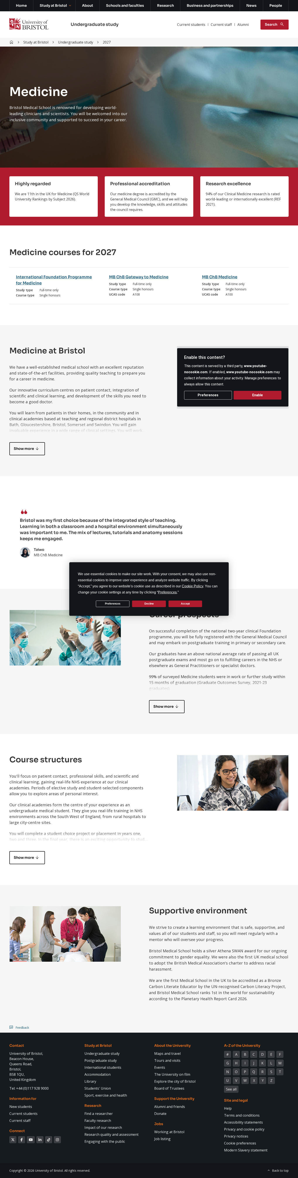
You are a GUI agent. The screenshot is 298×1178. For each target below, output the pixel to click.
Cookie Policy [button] (192, 586)
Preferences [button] (167, 592)
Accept (185, 603)
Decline (149, 603)
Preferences (112, 603)
